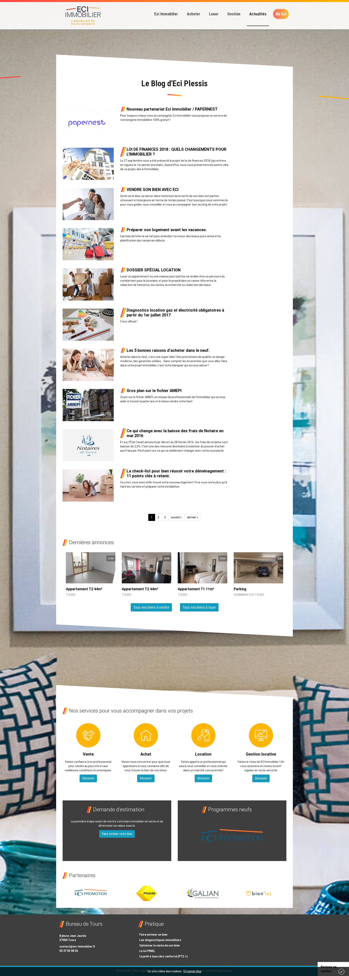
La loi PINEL (147, 951)
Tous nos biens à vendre (151, 607)
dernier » (192, 517)
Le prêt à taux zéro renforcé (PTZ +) (163, 956)
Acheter (193, 14)
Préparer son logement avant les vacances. (167, 229)
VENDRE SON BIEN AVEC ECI (153, 189)
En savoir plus (192, 971)
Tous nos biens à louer (199, 607)
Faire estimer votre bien (117, 834)
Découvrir (88, 778)
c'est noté (341, 971)
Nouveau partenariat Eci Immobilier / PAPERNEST (172, 109)
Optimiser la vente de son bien (159, 945)
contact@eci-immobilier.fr (77, 946)
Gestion (233, 14)
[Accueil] (83, 16)
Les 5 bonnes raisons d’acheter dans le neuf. (168, 350)
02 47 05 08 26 (68, 950)
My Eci (280, 14)
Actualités (258, 14)
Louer (214, 14)
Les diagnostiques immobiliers (160, 940)
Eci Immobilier (166, 14)
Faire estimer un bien (153, 934)
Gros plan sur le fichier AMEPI (154, 390)
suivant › (176, 517)
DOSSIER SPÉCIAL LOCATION (154, 270)
